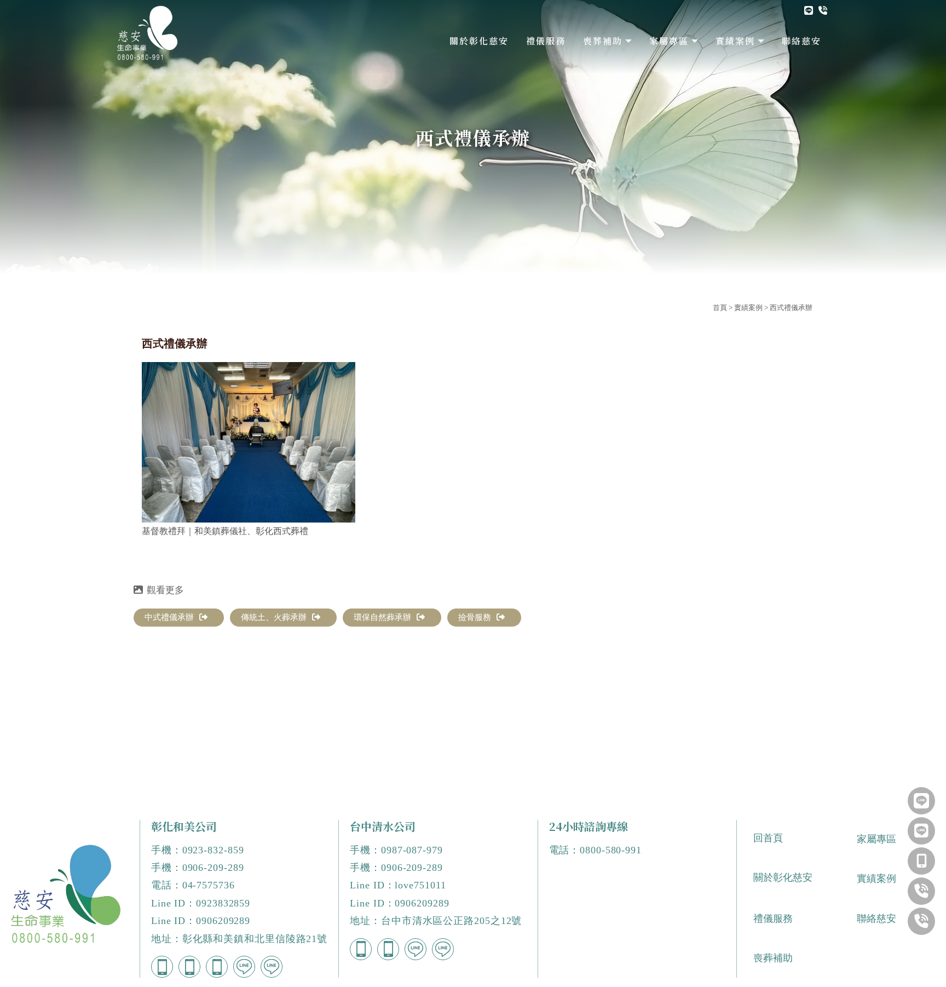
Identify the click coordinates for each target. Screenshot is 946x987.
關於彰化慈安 (479, 41)
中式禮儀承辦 (169, 617)
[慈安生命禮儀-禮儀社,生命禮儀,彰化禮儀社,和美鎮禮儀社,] (147, 36)
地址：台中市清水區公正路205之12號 (436, 920)
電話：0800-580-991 (595, 850)
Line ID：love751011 (398, 885)
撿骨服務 (474, 617)
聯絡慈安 (801, 41)
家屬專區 (669, 41)
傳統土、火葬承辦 (274, 617)
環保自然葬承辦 (382, 617)
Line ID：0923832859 (200, 903)
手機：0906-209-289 (197, 867)
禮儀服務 (546, 41)
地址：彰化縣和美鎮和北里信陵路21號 (239, 938)
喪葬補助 (602, 41)
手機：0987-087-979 (396, 850)
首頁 (720, 307)
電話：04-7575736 (193, 885)
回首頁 (768, 838)
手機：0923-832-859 (197, 850)
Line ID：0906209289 (200, 920)
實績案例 (735, 41)
